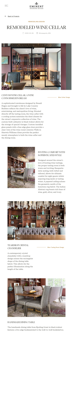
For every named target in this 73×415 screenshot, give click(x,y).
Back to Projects (13, 16)
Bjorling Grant (42, 327)
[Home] (36, 5)
